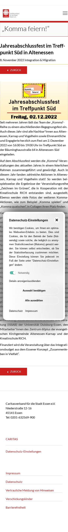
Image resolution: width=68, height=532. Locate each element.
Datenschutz (16, 311)
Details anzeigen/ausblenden (24, 281)
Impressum (31, 311)
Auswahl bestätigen (34, 290)
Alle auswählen (34, 300)
